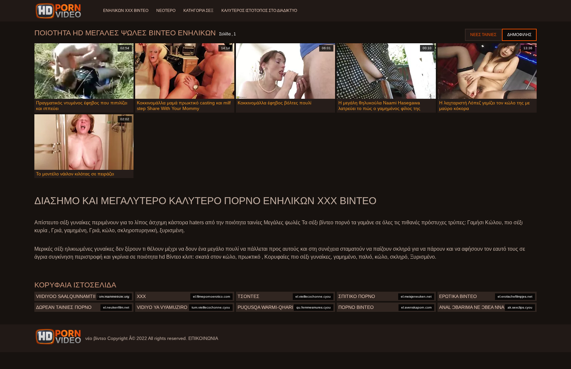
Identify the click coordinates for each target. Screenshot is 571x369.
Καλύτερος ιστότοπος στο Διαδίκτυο (259, 10)
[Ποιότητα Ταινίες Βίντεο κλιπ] (58, 337)
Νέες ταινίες (483, 34)
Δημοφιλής (519, 34)
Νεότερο (165, 10)
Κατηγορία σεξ (198, 10)
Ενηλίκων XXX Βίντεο (125, 10)
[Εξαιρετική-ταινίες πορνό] (59, 11)
